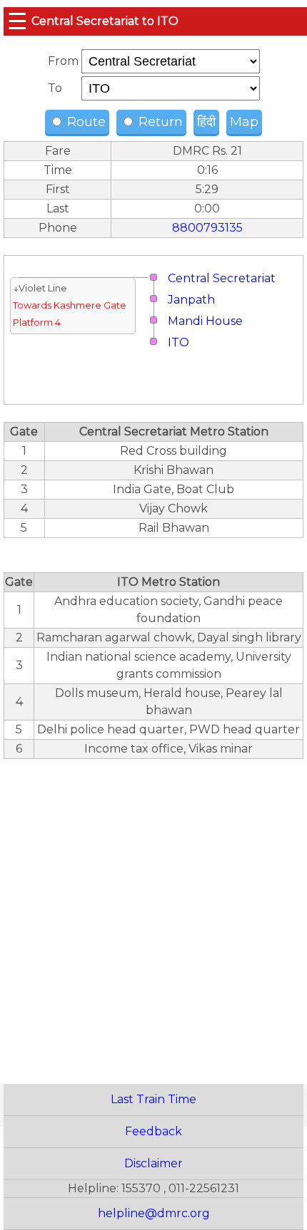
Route (85, 122)
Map (244, 122)
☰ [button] (17, 21)
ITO (178, 342)
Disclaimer (153, 1163)
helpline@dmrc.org (154, 1213)
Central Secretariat (222, 278)
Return (159, 122)
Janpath (191, 299)
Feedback (153, 1131)
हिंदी (206, 122)
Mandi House (205, 321)
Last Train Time (153, 1099)
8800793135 (207, 227)
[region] (153, 913)
